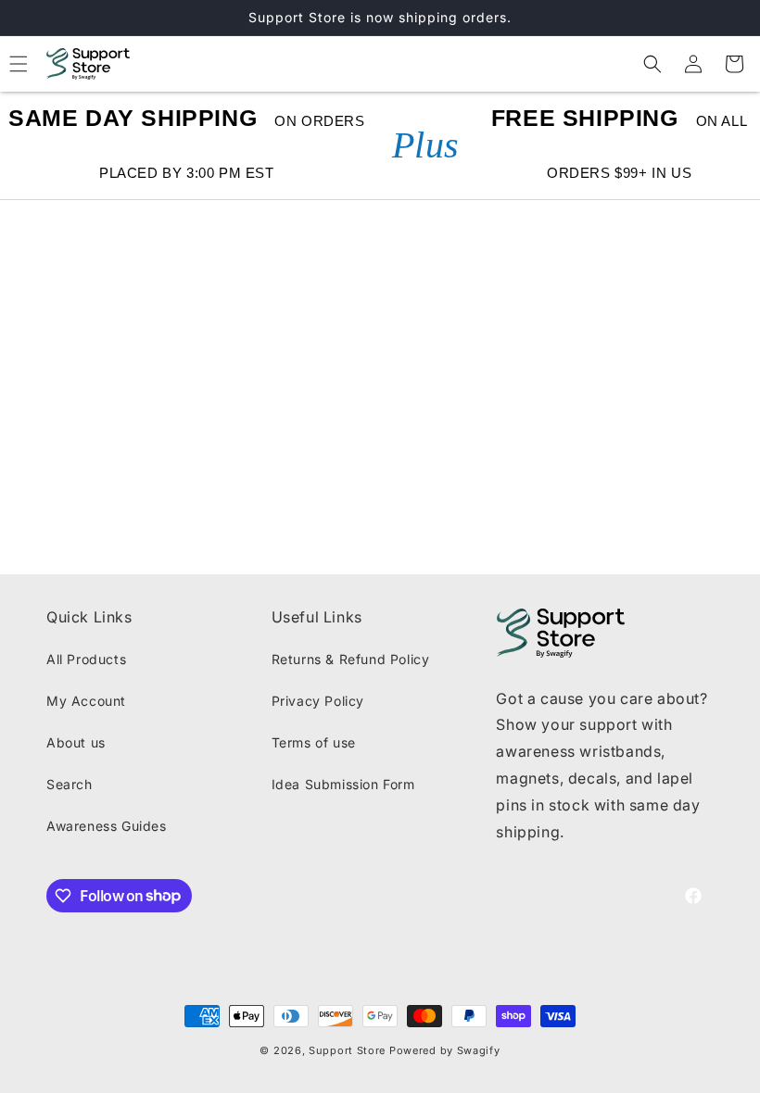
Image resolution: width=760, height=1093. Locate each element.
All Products (86, 659)
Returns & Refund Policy (351, 659)
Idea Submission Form (343, 784)
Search (69, 784)
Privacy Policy (318, 701)
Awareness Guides (106, 826)
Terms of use (314, 742)
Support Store (347, 1050)
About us (76, 742)
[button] (652, 64)
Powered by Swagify (444, 1050)
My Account (86, 701)
